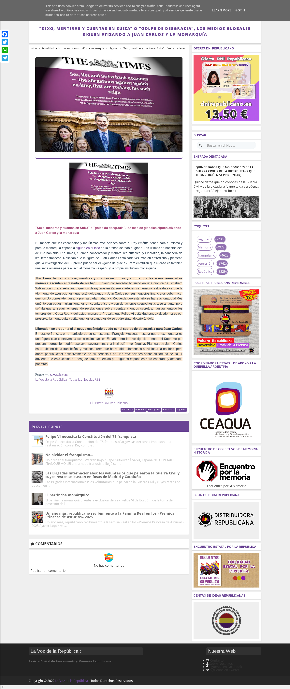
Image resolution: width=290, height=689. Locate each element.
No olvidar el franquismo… (69, 454)
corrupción (154, 409)
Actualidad (127, 409)
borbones (140, 409)
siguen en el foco (88, 248)
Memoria (204, 247)
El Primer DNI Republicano (109, 403)
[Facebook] (5, 34)
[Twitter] (5, 42)
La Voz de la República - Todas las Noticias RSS (67, 379)
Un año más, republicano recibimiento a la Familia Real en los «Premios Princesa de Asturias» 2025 (109, 515)
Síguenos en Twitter (224, 670)
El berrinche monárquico (67, 495)
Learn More (221, 10)
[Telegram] (5, 58)
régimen (181, 409)
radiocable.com (58, 374)
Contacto (217, 660)
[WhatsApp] (5, 50)
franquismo (206, 255)
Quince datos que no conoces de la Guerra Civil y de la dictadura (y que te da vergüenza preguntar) (225, 171)
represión (205, 263)
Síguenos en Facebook (225, 667)
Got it (240, 10)
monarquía (168, 409)
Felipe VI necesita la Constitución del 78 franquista (90, 436)
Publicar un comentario (48, 570)
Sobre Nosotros (221, 663)
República (205, 271)
